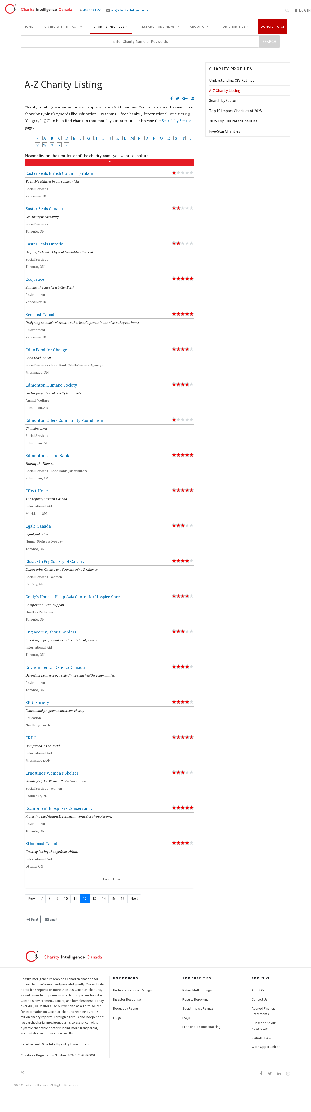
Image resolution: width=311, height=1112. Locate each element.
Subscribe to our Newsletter (264, 1026)
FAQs (117, 1017)
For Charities (233, 27)
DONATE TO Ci (261, 1037)
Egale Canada (38, 526)
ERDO (31, 738)
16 (122, 898)
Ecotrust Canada (41, 314)
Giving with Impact (61, 27)
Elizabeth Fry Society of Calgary (55, 561)
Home (28, 27)
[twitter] (270, 1073)
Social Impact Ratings (198, 1008)
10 (66, 898)
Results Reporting (195, 999)
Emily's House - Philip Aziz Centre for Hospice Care (73, 596)
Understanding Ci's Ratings (231, 80)
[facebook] (261, 1073)
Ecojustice (35, 279)
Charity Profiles (109, 27)
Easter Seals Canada (44, 208)
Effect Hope (37, 491)
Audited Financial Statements (264, 1011)
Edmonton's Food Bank (47, 455)
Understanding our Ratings (132, 990)
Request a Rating (125, 1008)
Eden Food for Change (46, 350)
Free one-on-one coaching (201, 1026)
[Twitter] (177, 98)
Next (134, 898)
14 (103, 898)
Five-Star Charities (224, 131)
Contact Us (260, 999)
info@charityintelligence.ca (129, 10)
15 (113, 898)
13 (94, 898)
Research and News (157, 27)
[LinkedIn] (192, 98)
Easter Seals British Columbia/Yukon (59, 173)
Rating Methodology (197, 990)
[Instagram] (288, 1073)
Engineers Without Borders (51, 632)
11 (75, 898)
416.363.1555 (92, 10)
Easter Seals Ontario (44, 244)
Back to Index (111, 879)
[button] (303, 10)
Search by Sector (176, 120)
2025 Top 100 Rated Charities (233, 120)
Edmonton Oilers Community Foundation (64, 420)
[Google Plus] (185, 98)
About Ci (198, 27)
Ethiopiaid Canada (43, 843)
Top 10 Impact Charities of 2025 (235, 110)
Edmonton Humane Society (51, 385)
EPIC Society (37, 702)
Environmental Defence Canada (55, 667)
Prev (31, 898)
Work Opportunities (266, 1046)
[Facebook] (171, 98)
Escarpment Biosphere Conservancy (59, 808)
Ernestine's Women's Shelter (52, 773)
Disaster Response (127, 999)
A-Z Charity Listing (224, 90)
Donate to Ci (272, 27)
